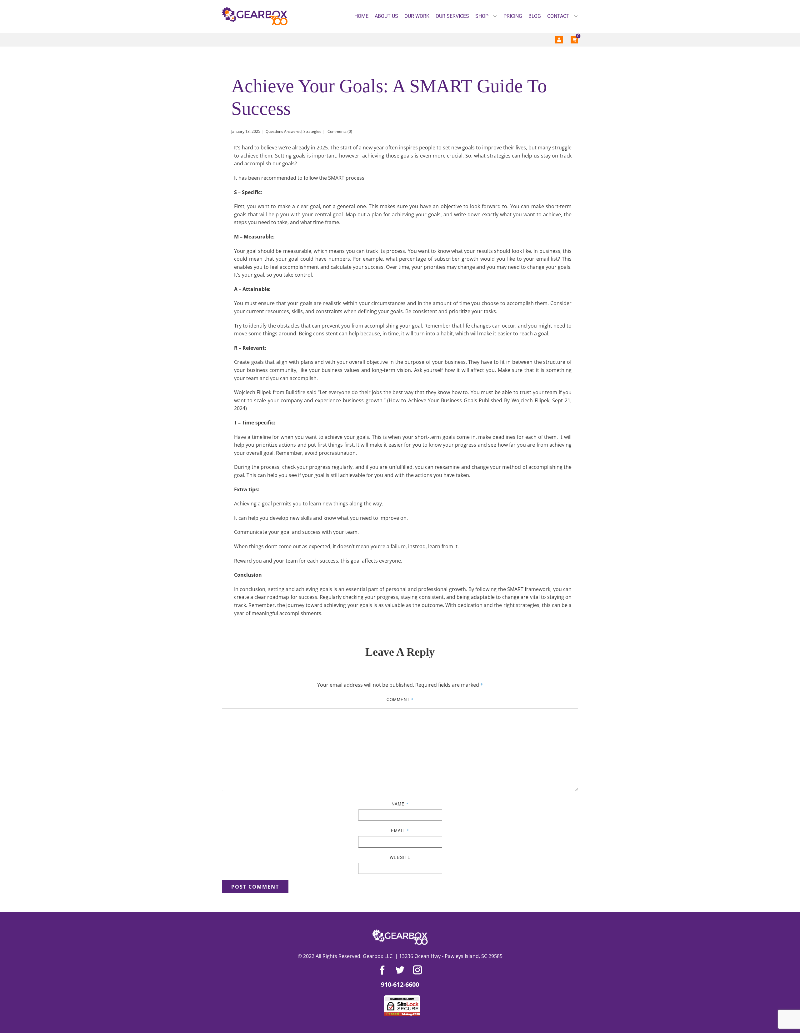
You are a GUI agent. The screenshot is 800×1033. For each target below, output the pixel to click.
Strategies (312, 131)
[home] (255, 16)
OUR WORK (416, 16)
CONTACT (558, 16)
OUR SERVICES (452, 16)
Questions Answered (284, 131)
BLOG (534, 16)
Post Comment (255, 886)
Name (400, 804)
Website (400, 857)
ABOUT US (386, 16)
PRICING (512, 16)
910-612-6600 (400, 984)
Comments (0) (339, 131)
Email (400, 830)
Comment (400, 699)
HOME (361, 16)
